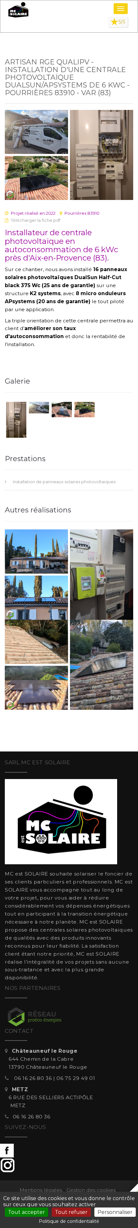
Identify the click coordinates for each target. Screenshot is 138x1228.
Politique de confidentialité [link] (69, 1221)
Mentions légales (41, 1190)
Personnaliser (115, 1212)
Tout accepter (26, 1212)
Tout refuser (71, 1212)
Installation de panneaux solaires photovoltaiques (64, 481)
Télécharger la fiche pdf (35, 220)
